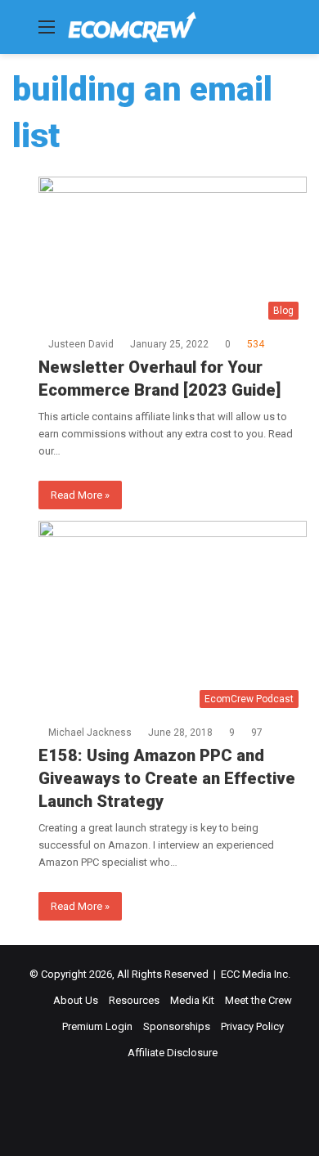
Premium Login (97, 1026)
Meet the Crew (258, 1000)
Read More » (80, 495)
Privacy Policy (252, 1026)
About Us (75, 1000)
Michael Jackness (90, 732)
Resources (134, 1000)
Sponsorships (176, 1026)
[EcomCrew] (132, 27)
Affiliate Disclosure (173, 1052)
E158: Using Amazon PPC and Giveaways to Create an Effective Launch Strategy (166, 778)
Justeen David (81, 344)
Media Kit (192, 1000)
